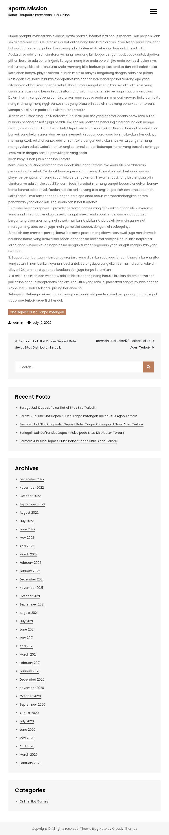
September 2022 (32, 504)
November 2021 (31, 588)
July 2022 (27, 521)
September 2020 (32, 704)
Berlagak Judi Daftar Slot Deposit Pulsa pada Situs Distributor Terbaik (72, 432)
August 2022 (29, 512)
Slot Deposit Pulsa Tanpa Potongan (37, 312)
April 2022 (27, 546)
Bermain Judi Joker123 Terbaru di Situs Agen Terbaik (125, 344)
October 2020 (30, 696)
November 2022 (32, 487)
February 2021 (30, 663)
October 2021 (30, 596)
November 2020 (32, 688)
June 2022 (27, 529)
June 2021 (27, 629)
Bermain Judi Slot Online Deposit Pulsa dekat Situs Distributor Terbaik (46, 344)
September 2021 (32, 604)
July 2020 (27, 721)
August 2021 (29, 613)
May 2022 (27, 537)
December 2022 (32, 479)
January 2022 (30, 571)
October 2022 (30, 496)
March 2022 (28, 554)
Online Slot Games (34, 801)
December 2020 (32, 679)
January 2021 (29, 671)
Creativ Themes (124, 828)
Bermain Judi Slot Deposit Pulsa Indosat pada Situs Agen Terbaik (69, 441)
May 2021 (26, 638)
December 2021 (31, 579)
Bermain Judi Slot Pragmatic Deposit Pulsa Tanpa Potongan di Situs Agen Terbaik (81, 424)
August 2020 (29, 713)
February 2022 (30, 562)
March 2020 (29, 754)
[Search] (148, 366)
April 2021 (26, 646)
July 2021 (26, 621)
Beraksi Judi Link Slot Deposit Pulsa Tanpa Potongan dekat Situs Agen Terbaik (78, 416)
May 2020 (27, 738)
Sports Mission (27, 8)
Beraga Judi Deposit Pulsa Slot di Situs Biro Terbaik (58, 407)
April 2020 (27, 746)
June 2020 (27, 729)
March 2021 (28, 654)
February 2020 (30, 763)
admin (18, 322)
